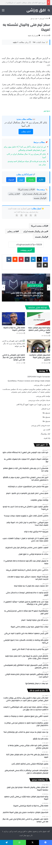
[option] (26, 288)
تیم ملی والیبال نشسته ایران (35, 231)
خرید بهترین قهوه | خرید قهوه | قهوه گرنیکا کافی (33, 404)
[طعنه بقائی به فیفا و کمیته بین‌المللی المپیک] (13, 318)
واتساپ (31, 179)
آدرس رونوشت (26, 250)
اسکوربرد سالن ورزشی (42, 385)
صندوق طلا (46, 413)
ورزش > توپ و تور (37, 18)
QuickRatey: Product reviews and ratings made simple (29, 381)
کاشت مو (47, 430)
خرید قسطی (45, 409)
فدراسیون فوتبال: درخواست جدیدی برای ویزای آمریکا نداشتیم (39, 357)
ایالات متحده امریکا (39, 226)
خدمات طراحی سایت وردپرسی (39, 400)
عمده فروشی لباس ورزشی (40, 425)
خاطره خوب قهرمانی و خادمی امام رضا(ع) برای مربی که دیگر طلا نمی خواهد (13, 357)
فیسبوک (11, 179)
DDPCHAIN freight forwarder (39, 377)
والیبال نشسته (41, 236)
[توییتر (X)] (39, 259)
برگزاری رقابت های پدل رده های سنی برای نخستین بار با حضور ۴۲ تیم (27, 294)
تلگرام (41, 179)
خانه (47, 18)
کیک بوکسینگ (45, 434)
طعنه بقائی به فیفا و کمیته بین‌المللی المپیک (14, 329)
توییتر (21, 179)
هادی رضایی (12, 231)
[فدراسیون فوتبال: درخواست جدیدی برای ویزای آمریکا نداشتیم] (38, 346)
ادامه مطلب (26, 131)
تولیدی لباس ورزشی (43, 396)
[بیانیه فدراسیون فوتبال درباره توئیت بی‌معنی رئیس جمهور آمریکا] (38, 318)
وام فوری (47, 438)
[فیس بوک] (45, 259)
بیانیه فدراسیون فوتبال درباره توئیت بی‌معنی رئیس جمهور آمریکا (39, 330)
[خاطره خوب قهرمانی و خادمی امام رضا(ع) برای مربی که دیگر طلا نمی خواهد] (13, 346)
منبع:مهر (46, 110)
